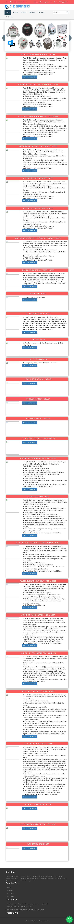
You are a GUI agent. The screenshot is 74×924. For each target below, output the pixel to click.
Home (8, 12)
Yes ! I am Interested (29, 77)
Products (23, 12)
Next (70, 38)
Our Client (32, 12)
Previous (3, 38)
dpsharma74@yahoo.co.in (45, 2)
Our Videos (41, 12)
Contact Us (9, 17)
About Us (15, 12)
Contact (7, 2)
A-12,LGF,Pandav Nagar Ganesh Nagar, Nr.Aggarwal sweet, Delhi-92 (27, 904)
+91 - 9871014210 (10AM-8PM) (19, 2)
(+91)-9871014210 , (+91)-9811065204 (19, 907)
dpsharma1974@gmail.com (61, 2)
